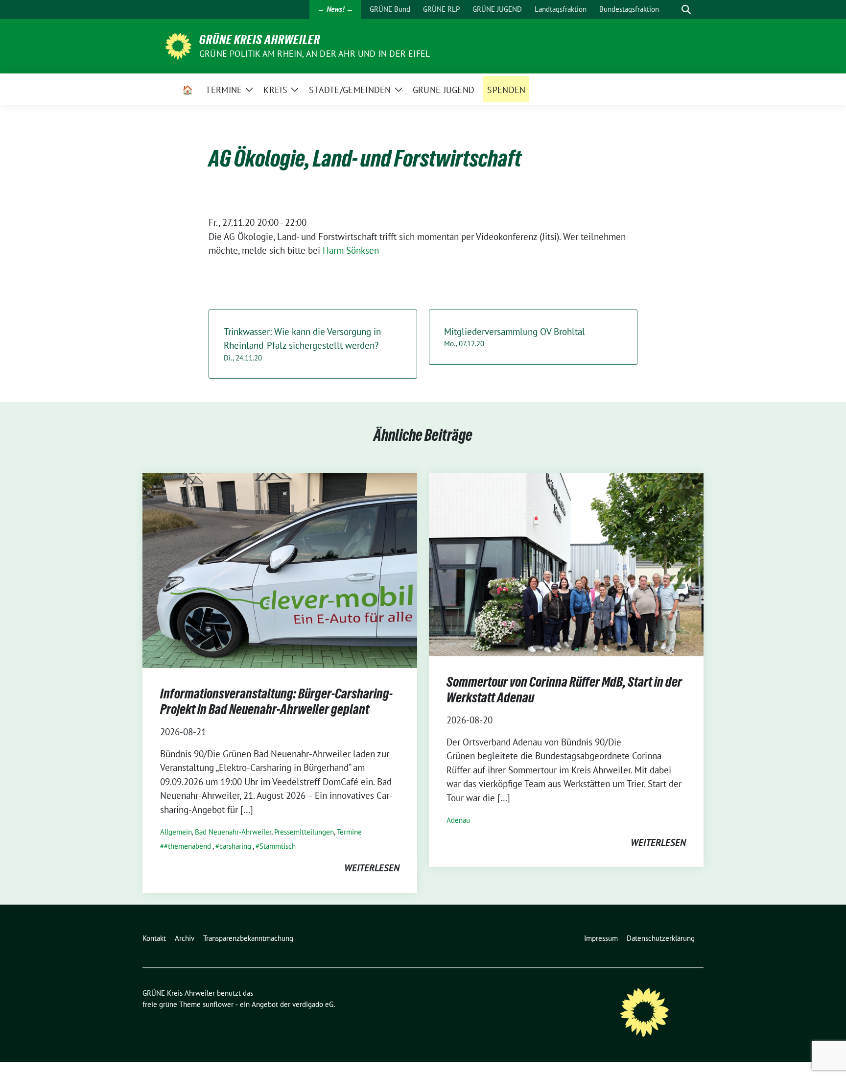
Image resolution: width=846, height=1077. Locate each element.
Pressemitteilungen (304, 832)
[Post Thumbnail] (279, 569)
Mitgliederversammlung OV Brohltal (514, 337)
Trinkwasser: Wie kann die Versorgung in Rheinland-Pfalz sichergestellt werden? (302, 344)
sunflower (218, 1004)
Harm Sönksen (351, 250)
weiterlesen (372, 868)
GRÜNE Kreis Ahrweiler (259, 39)
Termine (349, 832)
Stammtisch (277, 846)
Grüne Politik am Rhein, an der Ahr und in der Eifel (314, 53)
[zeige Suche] (686, 9)
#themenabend (187, 846)
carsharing (235, 846)
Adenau (458, 820)
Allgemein (176, 832)
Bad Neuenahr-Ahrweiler (233, 832)
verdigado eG (312, 1004)
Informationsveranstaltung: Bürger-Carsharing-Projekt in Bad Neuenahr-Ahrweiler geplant (276, 701)
